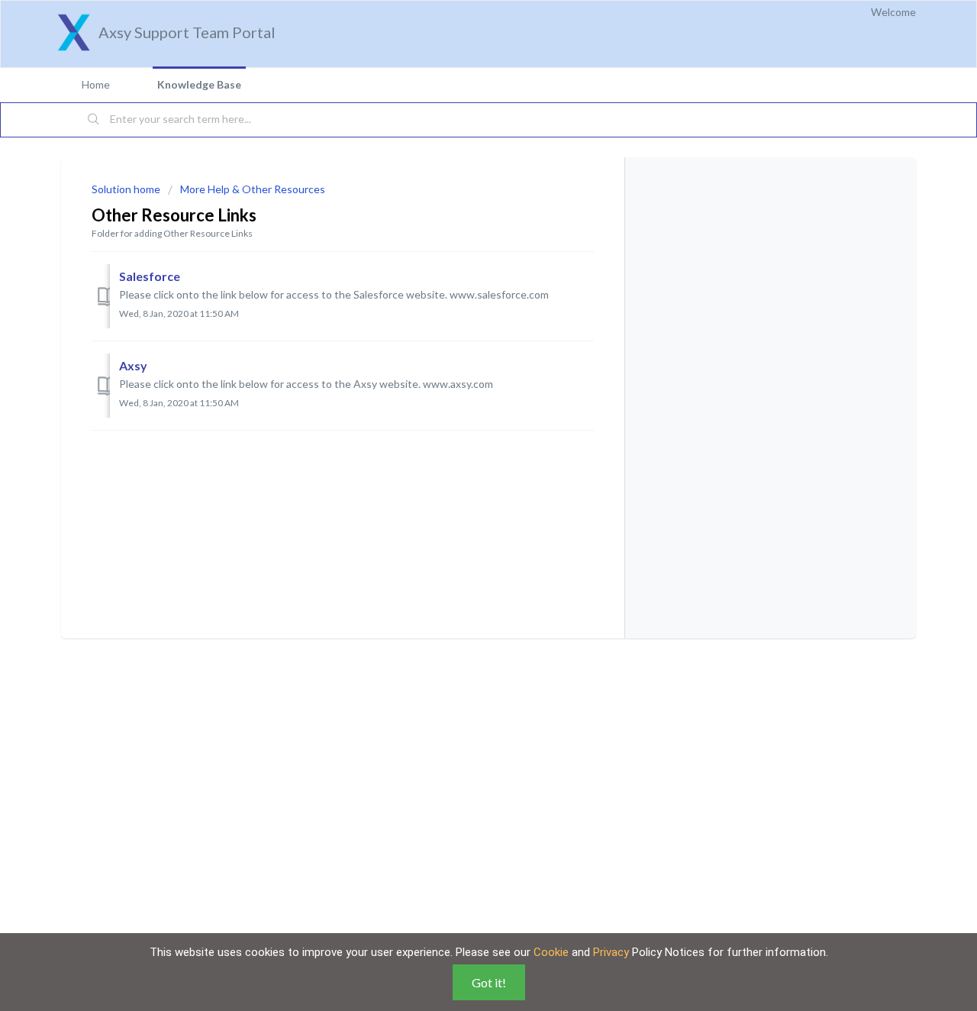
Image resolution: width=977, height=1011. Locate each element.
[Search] (93, 120)
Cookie (551, 952)
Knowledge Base (199, 84)
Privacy (611, 952)
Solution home (127, 188)
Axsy (133, 365)
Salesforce (149, 276)
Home (96, 84)
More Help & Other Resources (252, 188)
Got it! (489, 982)
